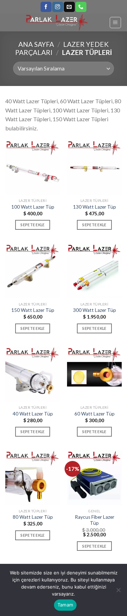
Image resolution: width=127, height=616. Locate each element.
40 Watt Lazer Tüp (33, 414)
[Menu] (115, 22)
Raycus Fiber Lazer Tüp (94, 520)
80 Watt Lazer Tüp (33, 517)
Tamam (65, 605)
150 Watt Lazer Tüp (32, 310)
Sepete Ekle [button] (32, 224)
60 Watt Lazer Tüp (94, 414)
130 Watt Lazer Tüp (94, 207)
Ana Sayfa (36, 44)
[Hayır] (118, 592)
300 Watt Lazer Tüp (94, 310)
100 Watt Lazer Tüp (32, 207)
